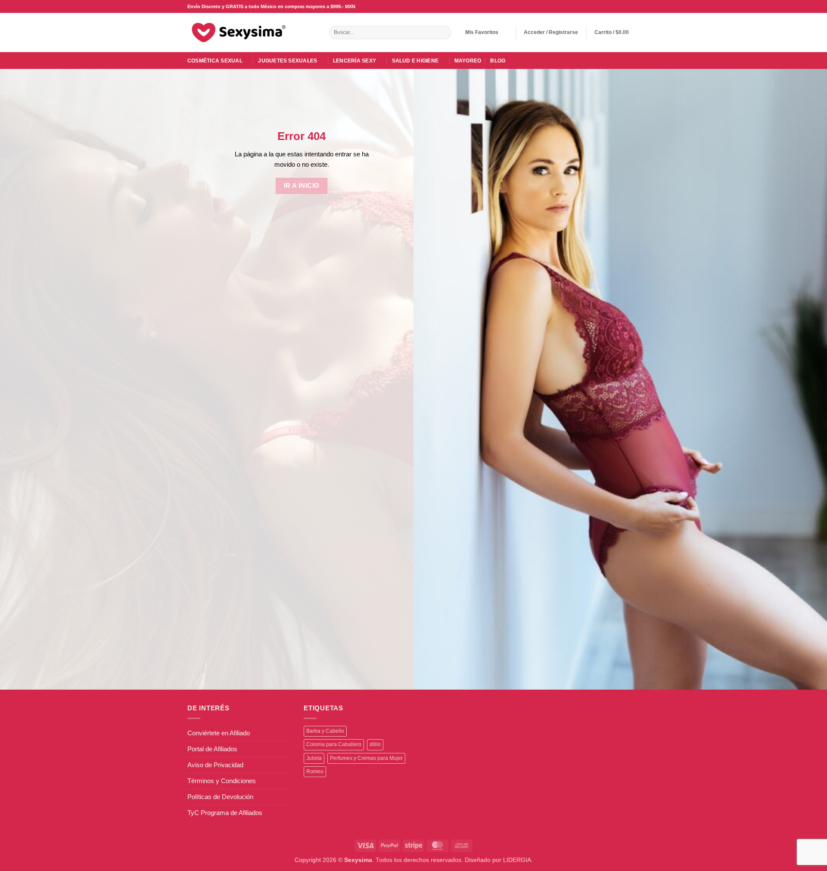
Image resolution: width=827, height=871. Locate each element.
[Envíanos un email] (620, 6)
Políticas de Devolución (220, 796)
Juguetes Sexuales (287, 61)
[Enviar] (443, 33)
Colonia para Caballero (333, 744)
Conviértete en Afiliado (218, 733)
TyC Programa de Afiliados (224, 812)
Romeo (314, 771)
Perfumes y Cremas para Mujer (366, 758)
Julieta (314, 758)
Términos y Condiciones (221, 780)
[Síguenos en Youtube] (635, 6)
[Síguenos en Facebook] (604, 6)
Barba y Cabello (325, 731)
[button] (551, 32)
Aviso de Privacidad (215, 764)
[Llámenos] (627, 6)
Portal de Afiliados (212, 749)
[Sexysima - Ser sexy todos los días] (236, 32)
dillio (375, 744)
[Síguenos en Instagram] (612, 6)
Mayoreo (468, 61)
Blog (497, 61)
